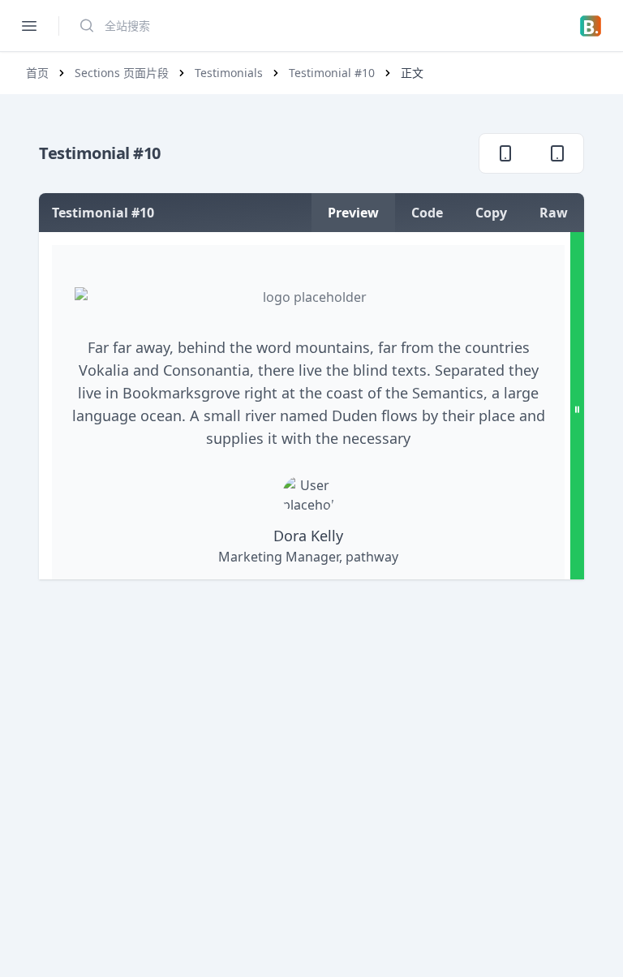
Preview (353, 213)
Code (427, 213)
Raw (553, 213)
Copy (491, 213)
